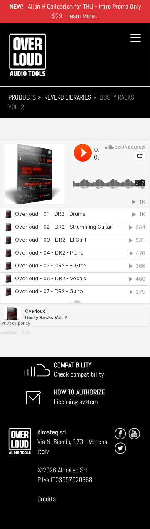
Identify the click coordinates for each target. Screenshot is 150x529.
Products (22, 97)
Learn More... (82, 16)
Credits (47, 498)
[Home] (27, 55)
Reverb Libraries (67, 97)
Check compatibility (79, 370)
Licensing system (79, 397)
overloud (8, 332)
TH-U (25, 332)
